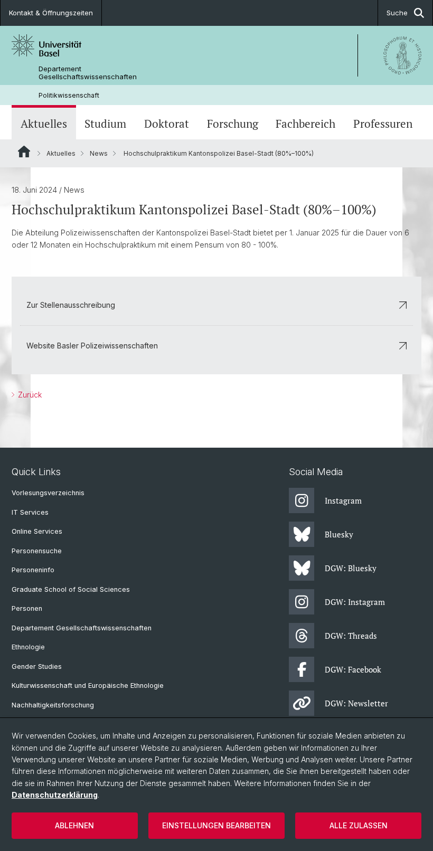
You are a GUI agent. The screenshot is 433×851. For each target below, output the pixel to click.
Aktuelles (44, 123)
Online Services (37, 531)
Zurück (29, 394)
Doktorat (166, 123)
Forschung (232, 123)
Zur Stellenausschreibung (70, 304)
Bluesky (339, 534)
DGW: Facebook (353, 669)
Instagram (343, 500)
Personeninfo (33, 570)
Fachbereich (305, 123)
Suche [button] (397, 12)
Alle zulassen (359, 825)
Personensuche (37, 551)
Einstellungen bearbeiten (216, 825)
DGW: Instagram (355, 602)
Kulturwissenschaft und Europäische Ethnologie (88, 685)
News (99, 153)
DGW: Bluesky (350, 568)
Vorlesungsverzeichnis (48, 493)
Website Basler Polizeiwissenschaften (92, 345)
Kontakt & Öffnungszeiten (51, 12)
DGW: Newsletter (356, 703)
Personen (27, 608)
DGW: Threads (351, 635)
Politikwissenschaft (69, 95)
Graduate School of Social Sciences (71, 589)
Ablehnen (74, 825)
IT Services (30, 512)
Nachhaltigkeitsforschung (53, 705)
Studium (105, 123)
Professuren (382, 123)
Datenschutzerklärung (55, 794)
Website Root (24, 151)
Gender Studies (37, 666)
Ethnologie (28, 647)
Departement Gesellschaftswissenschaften (88, 73)
